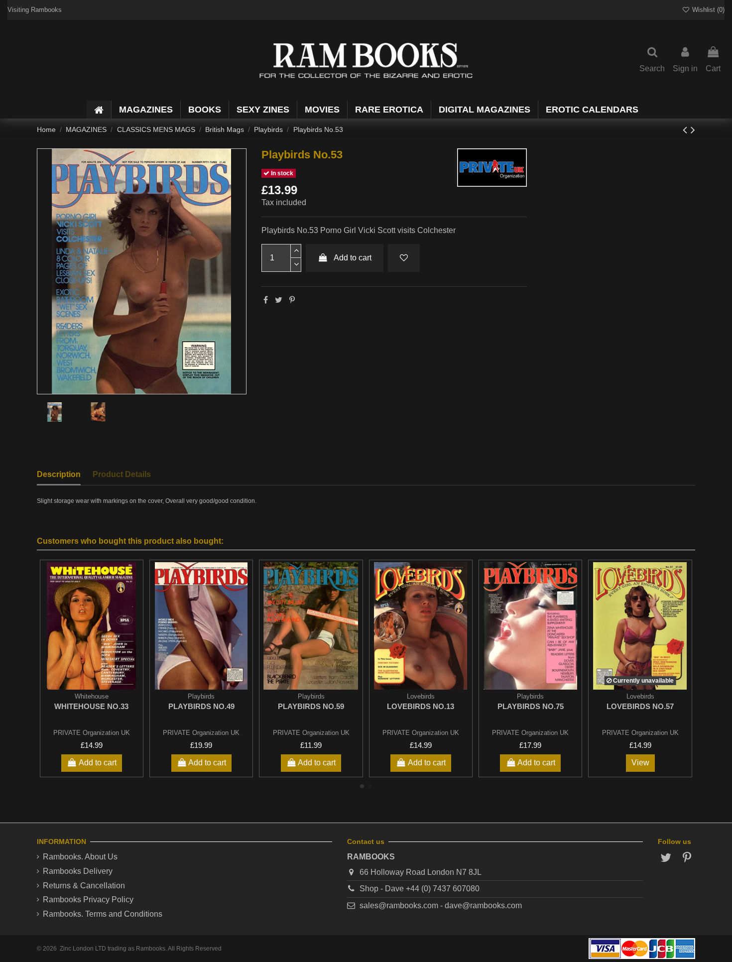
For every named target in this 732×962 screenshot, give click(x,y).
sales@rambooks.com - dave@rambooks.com (441, 905)
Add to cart (352, 257)
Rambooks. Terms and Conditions (102, 914)
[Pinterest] (292, 300)
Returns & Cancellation (84, 885)
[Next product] (693, 129)
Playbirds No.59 (311, 706)
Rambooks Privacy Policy (88, 899)
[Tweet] (278, 300)
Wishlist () (707, 9)
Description (59, 474)
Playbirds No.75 (530, 706)
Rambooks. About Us (80, 856)
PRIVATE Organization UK (91, 732)
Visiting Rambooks (34, 9)
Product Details (122, 474)
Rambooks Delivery (78, 871)
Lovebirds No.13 (420, 706)
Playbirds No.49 (201, 706)
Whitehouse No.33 (91, 706)
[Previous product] (687, 129)
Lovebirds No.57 (640, 706)
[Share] (265, 300)
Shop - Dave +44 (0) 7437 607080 (420, 888)
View (640, 762)
